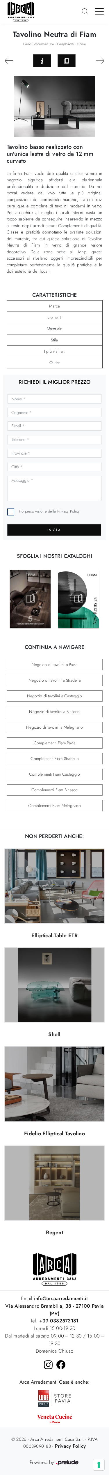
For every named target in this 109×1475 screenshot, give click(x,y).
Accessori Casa (44, 44)
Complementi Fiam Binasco (54, 790)
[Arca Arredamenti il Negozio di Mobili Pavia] (54, 1268)
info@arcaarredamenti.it (60, 1298)
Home (27, 44)
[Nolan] (100, 60)
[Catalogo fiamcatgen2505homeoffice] (30, 598)
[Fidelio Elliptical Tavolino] (54, 1083)
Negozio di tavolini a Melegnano (54, 727)
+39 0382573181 (59, 1320)
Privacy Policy (68, 511)
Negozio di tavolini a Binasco (54, 711)
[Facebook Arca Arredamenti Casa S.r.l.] (61, 1364)
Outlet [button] (54, 362)
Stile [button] (54, 340)
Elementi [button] (54, 317)
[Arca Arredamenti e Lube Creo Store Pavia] (54, 1397)
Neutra (81, 44)
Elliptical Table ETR (54, 935)
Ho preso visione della (49, 511)
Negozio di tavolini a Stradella (54, 680)
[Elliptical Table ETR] (54, 886)
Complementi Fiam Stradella (54, 758)
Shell (54, 1034)
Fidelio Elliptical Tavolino (54, 1133)
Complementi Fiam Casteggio (54, 774)
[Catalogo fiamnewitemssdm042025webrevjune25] (79, 598)
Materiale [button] (54, 329)
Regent (54, 1232)
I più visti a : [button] (54, 351)
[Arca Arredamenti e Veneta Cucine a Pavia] (54, 1418)
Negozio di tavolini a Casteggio (54, 696)
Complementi (65, 44)
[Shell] (54, 984)
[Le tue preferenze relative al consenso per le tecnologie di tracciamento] (98, 1464)
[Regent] (54, 1183)
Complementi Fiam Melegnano (54, 805)
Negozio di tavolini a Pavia (55, 664)
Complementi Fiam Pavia (55, 743)
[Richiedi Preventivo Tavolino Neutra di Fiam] (42, 60)
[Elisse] (9, 60)
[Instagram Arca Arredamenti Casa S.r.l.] (48, 1364)
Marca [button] (54, 306)
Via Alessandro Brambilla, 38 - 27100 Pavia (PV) (54, 1309)
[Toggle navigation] (99, 11)
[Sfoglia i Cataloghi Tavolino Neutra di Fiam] (67, 60)
